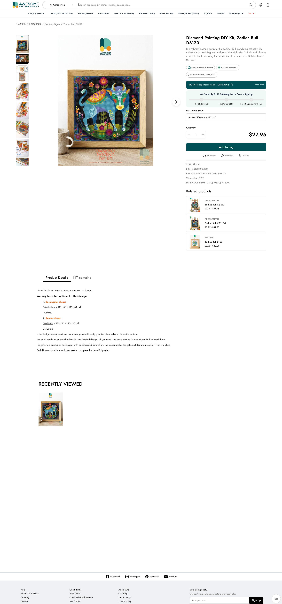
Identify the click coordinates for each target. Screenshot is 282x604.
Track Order (75, 593)
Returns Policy (125, 597)
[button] (200, 67)
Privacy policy (124, 601)
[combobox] (149, 5)
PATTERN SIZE (194, 110)
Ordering (25, 597)
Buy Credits (75, 601)
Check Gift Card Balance (81, 597)
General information (30, 593)
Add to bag (226, 147)
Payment (24, 601)
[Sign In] (260, 5)
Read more (259, 84)
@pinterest (154, 576)
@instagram (135, 576)
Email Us (173, 576)
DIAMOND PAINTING (28, 24)
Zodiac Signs (52, 24)
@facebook (115, 576)
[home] (25, 5)
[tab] (57, 278)
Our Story (122, 593)
